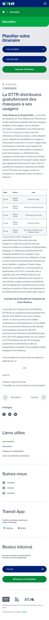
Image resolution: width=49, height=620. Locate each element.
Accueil (3, 12)
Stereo (24, 612)
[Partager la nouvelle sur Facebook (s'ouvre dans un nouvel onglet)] (4, 414)
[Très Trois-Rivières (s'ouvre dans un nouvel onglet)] (6, 599)
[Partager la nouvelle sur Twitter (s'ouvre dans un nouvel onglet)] (15, 414)
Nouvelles (15, 11)
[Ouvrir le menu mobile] (45, 3)
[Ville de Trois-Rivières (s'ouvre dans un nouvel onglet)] (17, 599)
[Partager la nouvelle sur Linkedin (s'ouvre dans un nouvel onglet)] (9, 414)
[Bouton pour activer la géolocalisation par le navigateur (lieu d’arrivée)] (43, 59)
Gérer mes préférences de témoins (15, 456)
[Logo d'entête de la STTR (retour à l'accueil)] (8, 3)
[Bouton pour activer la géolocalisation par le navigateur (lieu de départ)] (43, 49)
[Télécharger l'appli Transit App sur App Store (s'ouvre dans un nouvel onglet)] (23, 528)
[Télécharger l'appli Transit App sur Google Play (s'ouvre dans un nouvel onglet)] (8, 528)
